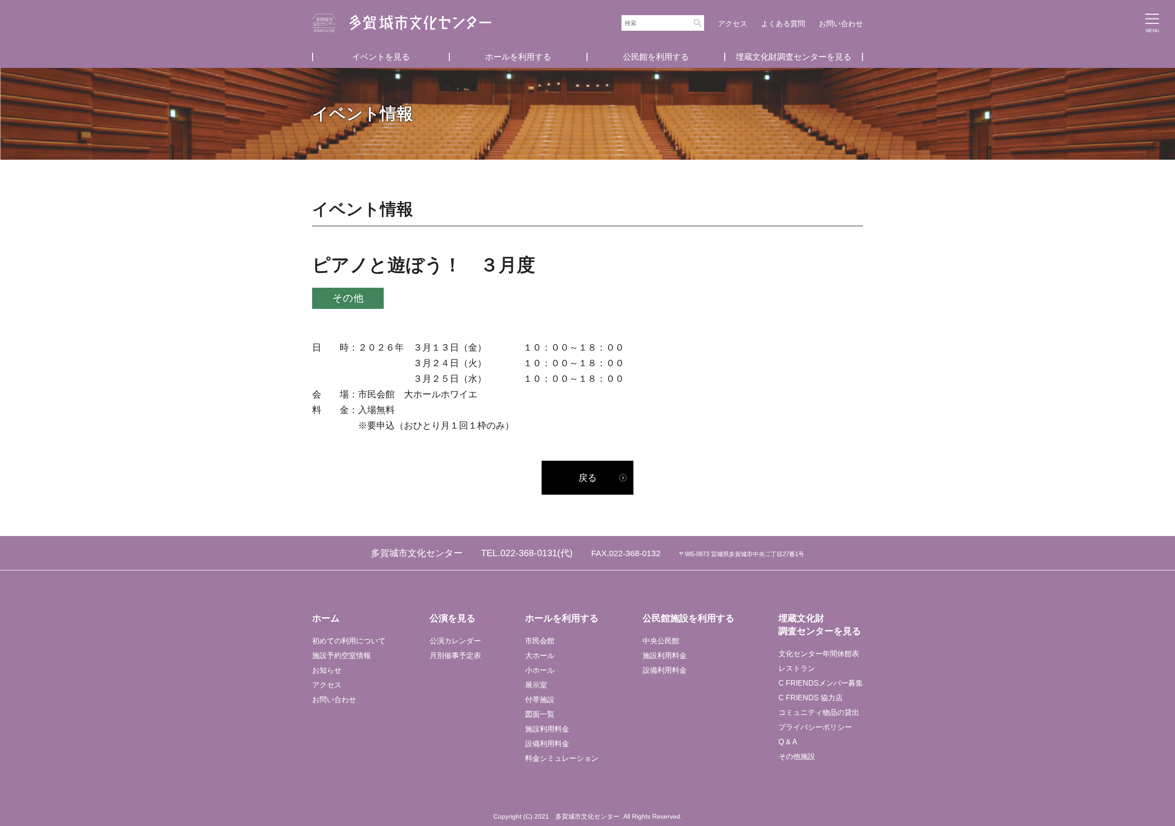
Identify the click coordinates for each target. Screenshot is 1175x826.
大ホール (539, 655)
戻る (587, 478)
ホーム (326, 618)
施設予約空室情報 (341, 655)
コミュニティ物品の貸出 (818, 712)
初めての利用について (349, 641)
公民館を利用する (656, 57)
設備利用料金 (547, 744)
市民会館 (539, 641)
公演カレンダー (455, 641)
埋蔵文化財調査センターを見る (793, 57)
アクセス (732, 24)
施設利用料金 (547, 729)
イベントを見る (381, 57)
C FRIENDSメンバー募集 (820, 683)
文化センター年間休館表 (818, 654)
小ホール (539, 670)
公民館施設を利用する (688, 618)
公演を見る (453, 618)
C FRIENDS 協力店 (810, 698)
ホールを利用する (518, 57)
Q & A (787, 742)
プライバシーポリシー (815, 727)
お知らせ (326, 670)
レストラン (796, 668)
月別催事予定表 (455, 655)
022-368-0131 (528, 553)
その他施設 (796, 756)
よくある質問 (783, 24)
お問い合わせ (841, 24)
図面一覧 (539, 714)
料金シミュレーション (562, 758)
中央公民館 (661, 641)
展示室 (536, 685)
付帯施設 (539, 699)
